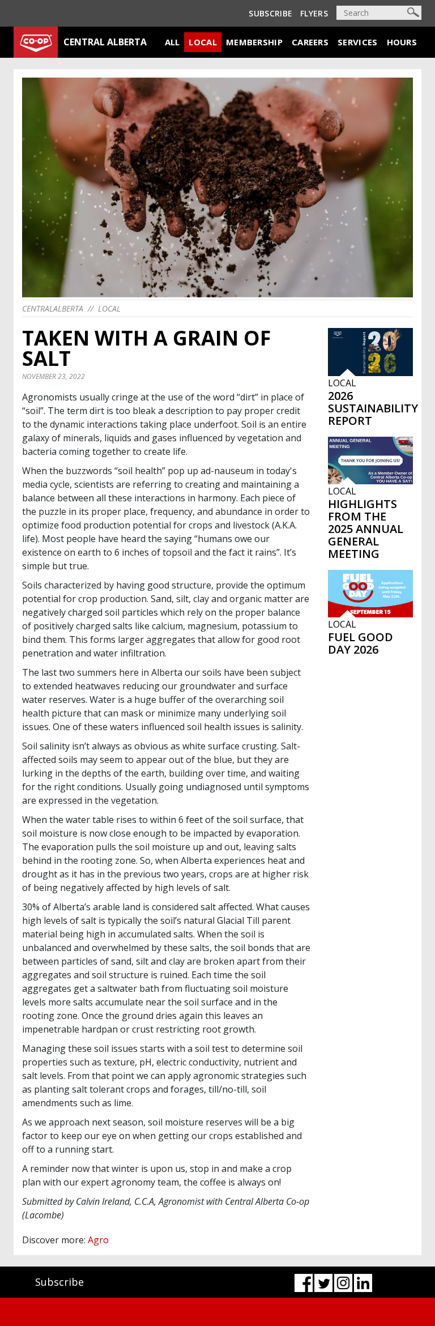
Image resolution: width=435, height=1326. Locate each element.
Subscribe (270, 13)
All (172, 42)
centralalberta (52, 308)
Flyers (314, 13)
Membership (254, 42)
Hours (402, 42)
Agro (98, 1240)
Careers (310, 42)
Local (203, 42)
